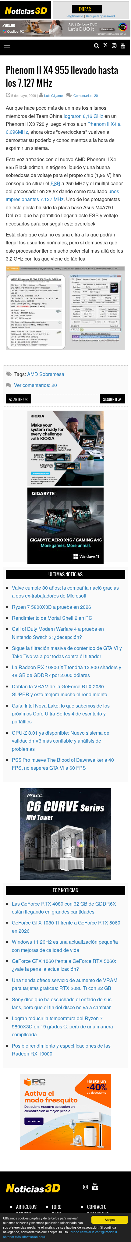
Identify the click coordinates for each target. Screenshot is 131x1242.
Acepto (110, 1219)
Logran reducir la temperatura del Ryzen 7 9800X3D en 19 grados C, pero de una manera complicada (62, 1026)
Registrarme (74, 16)
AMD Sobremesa (45, 374)
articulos (26, 1206)
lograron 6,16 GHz (83, 115)
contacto (97, 1206)
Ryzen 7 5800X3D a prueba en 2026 (51, 606)
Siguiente (110, 399)
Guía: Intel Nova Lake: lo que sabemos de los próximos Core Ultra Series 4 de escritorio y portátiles (61, 713)
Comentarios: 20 (85, 96)
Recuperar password (100, 16)
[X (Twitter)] (105, 45)
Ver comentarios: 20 (35, 385)
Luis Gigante (53, 96)
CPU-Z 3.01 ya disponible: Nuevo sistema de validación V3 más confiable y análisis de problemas (60, 740)
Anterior (20, 399)
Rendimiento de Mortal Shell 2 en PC (52, 617)
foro (57, 1206)
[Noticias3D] (25, 11)
